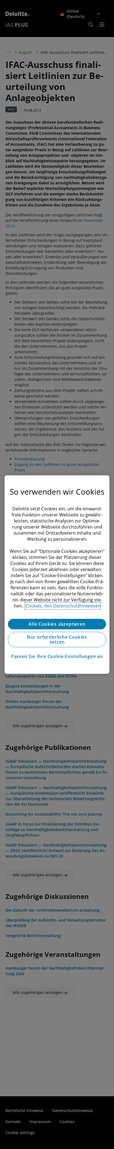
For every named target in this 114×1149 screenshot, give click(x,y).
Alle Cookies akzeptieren (56, 624)
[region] (56, 574)
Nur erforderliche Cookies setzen (57, 639)
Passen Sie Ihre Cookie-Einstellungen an (57, 656)
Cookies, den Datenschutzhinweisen (62, 606)
